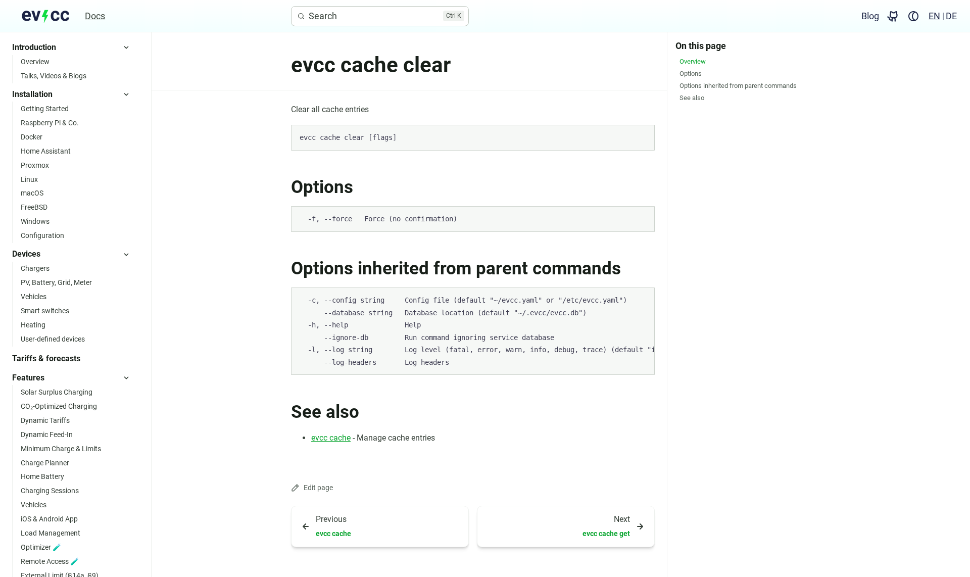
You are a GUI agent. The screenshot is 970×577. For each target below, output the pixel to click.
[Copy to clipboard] (642, 137)
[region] (473, 331)
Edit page (318, 488)
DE (951, 16)
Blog (870, 16)
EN (934, 16)
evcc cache (331, 438)
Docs (95, 16)
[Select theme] (913, 16)
